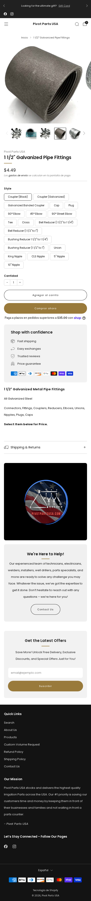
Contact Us (45, 609)
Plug (71, 205)
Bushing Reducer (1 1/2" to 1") (26, 248)
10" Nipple (14, 265)
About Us (10, 730)
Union (57, 248)
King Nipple (15, 256)
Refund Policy (13, 752)
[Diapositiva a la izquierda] (7, 133)
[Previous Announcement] (4, 5)
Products (10, 737)
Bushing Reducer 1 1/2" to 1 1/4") (28, 239)
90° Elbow (14, 214)
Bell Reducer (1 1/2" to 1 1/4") (56, 222)
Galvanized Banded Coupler (26, 205)
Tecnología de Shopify (45, 890)
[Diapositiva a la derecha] (83, 133)
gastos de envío (18, 175)
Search (9, 723)
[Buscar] (77, 24)
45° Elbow (36, 214)
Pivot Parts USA (45, 24)
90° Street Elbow (62, 214)
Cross (26, 222)
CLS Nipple (38, 256)
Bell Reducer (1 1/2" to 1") (23, 231)
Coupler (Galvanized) (51, 197)
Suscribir (45, 686)
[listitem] (45, 6)
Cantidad (11, 276)
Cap (56, 205)
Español (43, 870)
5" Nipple (59, 256)
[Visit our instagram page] (12, 14)
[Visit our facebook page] (5, 14)
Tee (10, 222)
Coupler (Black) (18, 197)
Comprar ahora (45, 308)
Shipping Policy (15, 759)
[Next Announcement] (87, 5)
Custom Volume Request (22, 744)
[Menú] (6, 24)
